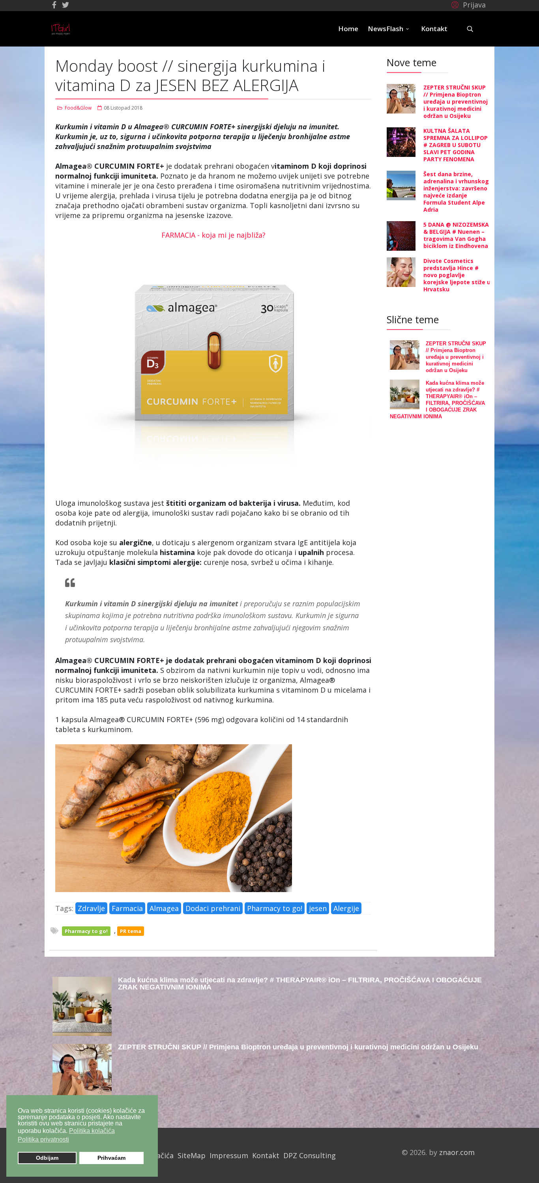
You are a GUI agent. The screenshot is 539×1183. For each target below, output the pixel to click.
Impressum (229, 1155)
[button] (467, 4)
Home (348, 28)
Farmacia (127, 908)
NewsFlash (385, 28)
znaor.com (457, 1152)
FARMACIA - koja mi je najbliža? (213, 235)
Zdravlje (91, 908)
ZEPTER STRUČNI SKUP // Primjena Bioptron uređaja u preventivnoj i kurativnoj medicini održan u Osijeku (455, 101)
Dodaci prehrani (212, 908)
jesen (318, 908)
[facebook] (54, 4)
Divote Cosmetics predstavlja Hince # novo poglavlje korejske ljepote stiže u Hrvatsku (456, 275)
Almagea (164, 908)
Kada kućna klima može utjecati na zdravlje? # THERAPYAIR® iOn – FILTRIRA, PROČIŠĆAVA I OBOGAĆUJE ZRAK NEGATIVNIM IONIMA (300, 983)
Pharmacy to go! (274, 908)
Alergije (346, 908)
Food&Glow (78, 107)
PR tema (130, 931)
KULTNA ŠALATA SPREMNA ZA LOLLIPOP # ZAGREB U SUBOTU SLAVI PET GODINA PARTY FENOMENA (455, 145)
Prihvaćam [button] (111, 1158)
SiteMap (192, 1155)
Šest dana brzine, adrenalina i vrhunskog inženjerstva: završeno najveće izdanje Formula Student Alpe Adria (456, 191)
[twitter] (65, 4)
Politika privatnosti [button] (43, 1139)
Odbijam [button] (47, 1158)
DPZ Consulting (309, 1155)
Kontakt (434, 28)
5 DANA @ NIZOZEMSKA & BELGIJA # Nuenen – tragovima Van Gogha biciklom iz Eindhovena (456, 235)
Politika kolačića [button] (92, 1130)
